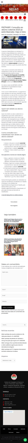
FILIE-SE (2, 19)
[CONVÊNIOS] (6, 17)
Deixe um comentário (6, 34)
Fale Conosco (11, 432)
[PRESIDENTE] (20, 17)
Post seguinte (14, 205)
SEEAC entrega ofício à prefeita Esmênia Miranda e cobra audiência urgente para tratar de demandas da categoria (14, 345)
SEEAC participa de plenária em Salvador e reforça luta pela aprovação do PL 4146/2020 (13, 241)
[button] (2, 2)
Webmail (17, 432)
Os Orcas (15, 440)
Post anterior (14, 202)
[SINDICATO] (11, 17)
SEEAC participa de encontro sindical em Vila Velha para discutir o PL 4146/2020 (13, 220)
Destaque (16, 34)
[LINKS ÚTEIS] (24, 17)
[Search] (25, 14)
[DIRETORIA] (15, 17)
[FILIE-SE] (2, 17)
